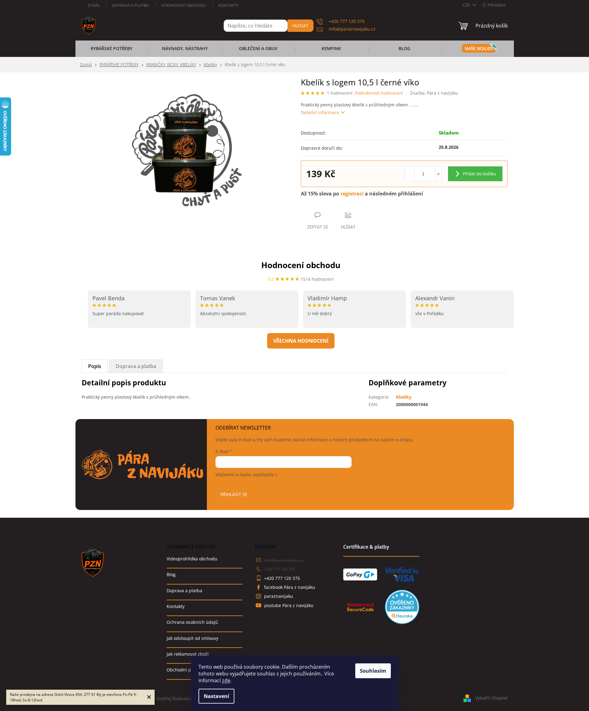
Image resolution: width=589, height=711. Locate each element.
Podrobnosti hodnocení (379, 93)
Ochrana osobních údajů (192, 622)
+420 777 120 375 (279, 569)
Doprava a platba (130, 5)
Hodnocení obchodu (183, 5)
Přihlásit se (233, 494)
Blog (171, 574)
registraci (352, 193)
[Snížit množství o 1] (409, 174)
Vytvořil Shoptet (491, 698)
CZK (467, 5)
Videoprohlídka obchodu (192, 559)
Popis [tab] (94, 366)
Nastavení (216, 696)
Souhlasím (373, 670)
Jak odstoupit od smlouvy (192, 638)
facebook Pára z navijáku (289, 587)
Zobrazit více (301, 341)
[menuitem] (111, 50)
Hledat (300, 25)
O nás (94, 5)
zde (226, 680)
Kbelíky (404, 397)
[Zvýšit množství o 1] (438, 174)
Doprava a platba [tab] (136, 366)
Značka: (434, 93)
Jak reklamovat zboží (188, 654)
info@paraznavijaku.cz (284, 560)
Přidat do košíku (479, 174)
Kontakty (228, 5)
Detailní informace (320, 112)
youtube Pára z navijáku (289, 605)
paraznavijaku (278, 596)
